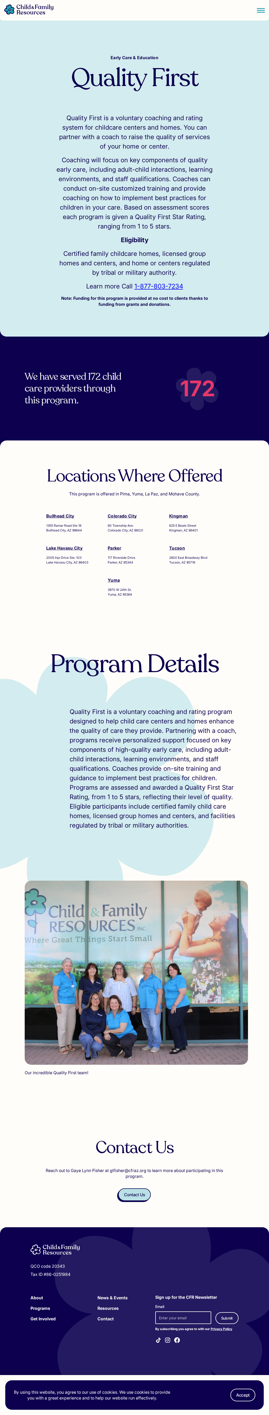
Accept (243, 1395)
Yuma (114, 580)
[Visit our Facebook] (177, 1341)
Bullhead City (60, 516)
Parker (114, 548)
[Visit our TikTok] (158, 1341)
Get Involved (43, 1318)
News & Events (112, 1297)
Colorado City (122, 516)
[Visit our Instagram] (167, 1341)
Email (159, 1306)
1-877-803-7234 (158, 286)
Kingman (178, 516)
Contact (105, 1318)
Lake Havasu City (64, 548)
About (36, 1297)
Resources (108, 1308)
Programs (40, 1308)
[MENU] (261, 10)
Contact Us (134, 1194)
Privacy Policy (221, 1329)
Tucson (177, 548)
